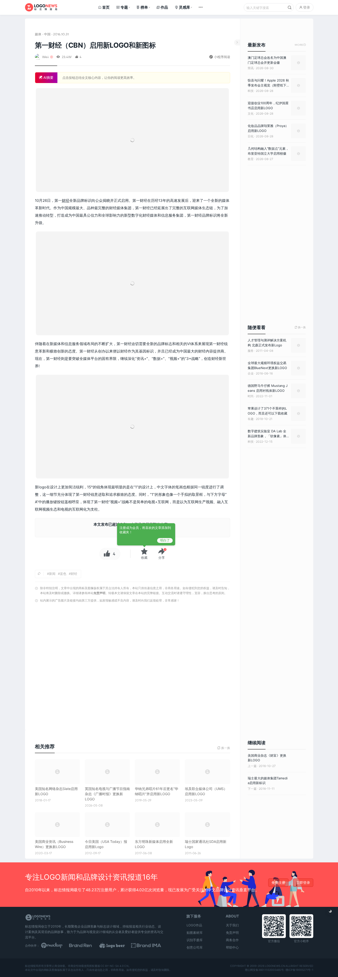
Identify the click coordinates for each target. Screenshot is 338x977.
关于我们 (232, 925)
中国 (47, 34)
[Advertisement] (132, 667)
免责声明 (99, 593)
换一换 (300, 327)
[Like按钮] (105, 554)
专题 (124, 7)
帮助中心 (232, 947)
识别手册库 (195, 940)
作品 (164, 7)
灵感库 (184, 7)
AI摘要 (47, 77)
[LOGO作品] (117, 945)
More (300, 44)
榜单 (144, 7)
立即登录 (303, 882)
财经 (65, 200)
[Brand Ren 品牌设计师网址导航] (87, 945)
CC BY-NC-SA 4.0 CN (114, 966)
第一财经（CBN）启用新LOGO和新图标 (95, 45)
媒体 (38, 34)
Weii (45, 56)
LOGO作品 (194, 925)
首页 (106, 7)
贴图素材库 (195, 933)
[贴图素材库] (56, 945)
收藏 (144, 558)
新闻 (52, 574)
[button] (161, 553)
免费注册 (278, 882)
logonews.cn (275, 966)
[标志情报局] (41, 7)
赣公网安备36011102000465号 (264, 969)
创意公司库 (195, 947)
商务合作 (232, 940)
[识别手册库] (148, 945)
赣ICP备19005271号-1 (299, 969)
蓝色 (63, 574)
